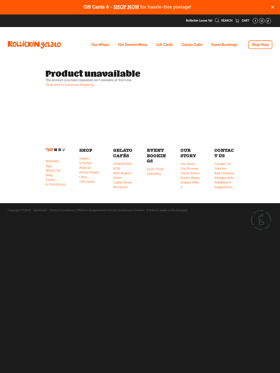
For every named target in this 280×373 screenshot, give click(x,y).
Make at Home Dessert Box (89, 172)
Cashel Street (122, 182)
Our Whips (100, 45)
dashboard (40, 210)
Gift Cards (164, 45)
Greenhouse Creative (130, 210)
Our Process (189, 168)
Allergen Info (224, 177)
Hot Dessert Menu (132, 45)
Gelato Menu (190, 173)
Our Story (187, 163)
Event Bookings (224, 45)
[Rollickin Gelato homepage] (34, 45)
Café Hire (154, 173)
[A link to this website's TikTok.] (268, 20)
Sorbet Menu (190, 177)
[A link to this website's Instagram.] (261, 20)
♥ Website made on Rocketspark (167, 210)
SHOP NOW (126, 7)
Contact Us (222, 163)
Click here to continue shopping (69, 84)
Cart (245, 20)
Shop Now (260, 45)
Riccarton (120, 187)
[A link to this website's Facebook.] (255, 20)
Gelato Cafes (192, 45)
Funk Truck (155, 169)
